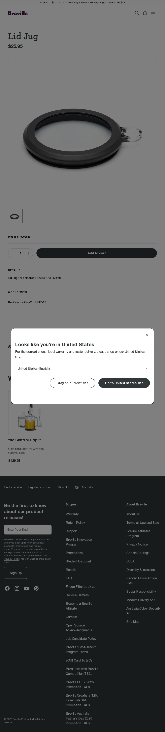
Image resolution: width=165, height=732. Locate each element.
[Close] (147, 334)
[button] (124, 383)
